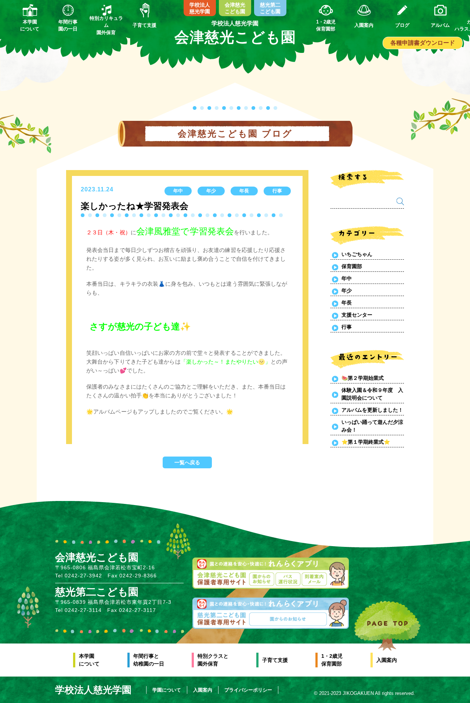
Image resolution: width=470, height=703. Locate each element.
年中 (346, 278)
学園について (166, 690)
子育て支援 (275, 660)
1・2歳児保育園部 (332, 660)
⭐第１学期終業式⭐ (365, 442)
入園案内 (386, 660)
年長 (346, 303)
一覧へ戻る (187, 462)
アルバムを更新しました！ (372, 410)
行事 (346, 327)
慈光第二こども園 (270, 8)
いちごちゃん (356, 254)
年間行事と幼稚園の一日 (148, 660)
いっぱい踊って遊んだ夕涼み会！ (372, 426)
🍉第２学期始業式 (362, 378)
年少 (346, 290)
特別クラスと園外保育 (213, 660)
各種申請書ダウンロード (422, 43)
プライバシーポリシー (248, 690)
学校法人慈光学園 (199, 8)
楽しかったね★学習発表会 (134, 206)
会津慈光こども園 (235, 8)
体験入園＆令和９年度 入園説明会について (372, 394)
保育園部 (351, 266)
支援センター (356, 315)
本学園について (89, 660)
